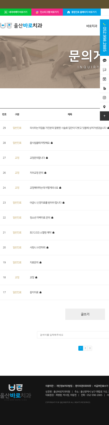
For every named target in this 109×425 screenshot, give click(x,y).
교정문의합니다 (37, 157)
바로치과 (91, 26)
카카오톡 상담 (104, 60)
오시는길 (104, 105)
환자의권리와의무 (83, 386)
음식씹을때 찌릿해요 (40, 143)
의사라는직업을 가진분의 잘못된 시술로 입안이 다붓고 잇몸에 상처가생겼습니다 (68, 128)
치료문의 (34, 262)
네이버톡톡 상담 (104, 69)
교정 (32, 277)
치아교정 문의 (37, 172)
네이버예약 (104, 77)
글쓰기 (85, 314)
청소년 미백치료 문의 (40, 217)
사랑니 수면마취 (38, 247)
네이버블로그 (104, 88)
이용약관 (49, 386)
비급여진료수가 (101, 386)
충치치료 (34, 292)
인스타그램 (104, 96)
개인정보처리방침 (64, 386)
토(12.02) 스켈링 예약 (41, 232)
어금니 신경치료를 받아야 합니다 (46, 202)
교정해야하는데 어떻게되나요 (44, 187)
